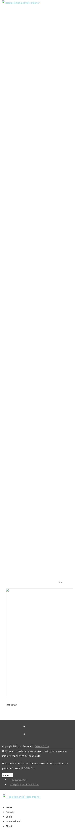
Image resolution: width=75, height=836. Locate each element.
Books (9, 816)
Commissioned (13, 821)
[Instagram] (28, 734)
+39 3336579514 (18, 779)
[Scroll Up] (1, 833)
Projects (10, 812)
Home (9, 807)
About (9, 826)
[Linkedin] (28, 726)
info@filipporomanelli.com (24, 784)
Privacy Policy (42, 746)
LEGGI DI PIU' (28, 768)
